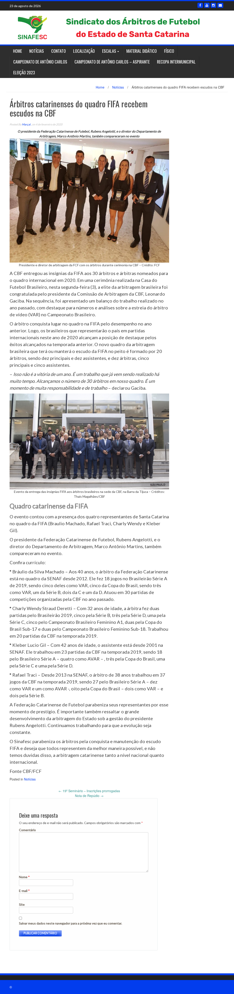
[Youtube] (207, 5)
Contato (58, 51)
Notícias (36, 51)
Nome (24, 877)
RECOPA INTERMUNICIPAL (176, 62)
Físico (169, 51)
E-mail (24, 891)
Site (22, 904)
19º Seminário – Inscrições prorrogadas (89, 791)
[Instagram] (213, 5)
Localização (84, 51)
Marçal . (27, 124)
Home (17, 51)
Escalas (109, 51)
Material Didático (141, 51)
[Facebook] (200, 5)
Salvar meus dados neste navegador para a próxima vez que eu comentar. (70, 923)
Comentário (27, 830)
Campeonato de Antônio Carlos (40, 62)
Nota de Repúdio (89, 795)
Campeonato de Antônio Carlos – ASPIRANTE (112, 62)
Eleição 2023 (24, 72)
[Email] (220, 5)
